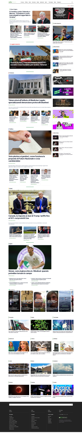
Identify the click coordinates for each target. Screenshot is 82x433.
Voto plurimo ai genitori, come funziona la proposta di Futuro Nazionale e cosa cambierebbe (26, 158)
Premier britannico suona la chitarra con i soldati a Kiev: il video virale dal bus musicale (15, 235)
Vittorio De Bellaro (13, 285)
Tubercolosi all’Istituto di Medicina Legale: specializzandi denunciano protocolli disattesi (28, 101)
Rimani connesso (34, 420)
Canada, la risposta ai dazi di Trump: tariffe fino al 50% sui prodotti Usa (29, 217)
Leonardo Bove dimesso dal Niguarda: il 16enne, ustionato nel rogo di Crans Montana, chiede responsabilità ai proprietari (16, 35)
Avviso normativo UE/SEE (13, 421)
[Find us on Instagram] (64, 414)
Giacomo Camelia (35, 285)
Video (55, 2)
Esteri (30, 2)
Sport (46, 2)
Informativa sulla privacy (13, 422)
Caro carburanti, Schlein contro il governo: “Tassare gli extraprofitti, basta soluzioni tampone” (24, 178)
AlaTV (49, 417)
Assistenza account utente (35, 417)
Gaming (32, 394)
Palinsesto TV (33, 424)
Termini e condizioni (12, 420)
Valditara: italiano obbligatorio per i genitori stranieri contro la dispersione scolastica (35, 118)
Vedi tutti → (71, 289)
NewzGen (49, 416)
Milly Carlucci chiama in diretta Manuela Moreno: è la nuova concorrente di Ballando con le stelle (66, 50)
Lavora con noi (11, 429)
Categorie (59, 2)
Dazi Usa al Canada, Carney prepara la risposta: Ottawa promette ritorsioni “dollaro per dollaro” (43, 236)
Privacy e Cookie (12, 424)
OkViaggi (49, 420)
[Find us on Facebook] (67, 414)
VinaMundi (49, 421)
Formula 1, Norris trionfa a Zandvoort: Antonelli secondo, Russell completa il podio (41, 279)
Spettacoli (42, 2)
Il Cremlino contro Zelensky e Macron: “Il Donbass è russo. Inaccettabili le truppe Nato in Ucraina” (19, 14)
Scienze (10, 394)
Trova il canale (33, 422)
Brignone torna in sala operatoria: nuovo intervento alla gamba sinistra (17, 279)
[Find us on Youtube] (62, 414)
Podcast (32, 425)
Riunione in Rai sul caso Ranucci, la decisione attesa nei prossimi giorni (24, 118)
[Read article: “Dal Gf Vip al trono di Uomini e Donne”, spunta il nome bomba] (63, 390)
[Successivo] (72, 301)
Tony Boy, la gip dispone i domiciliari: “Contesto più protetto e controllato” (13, 119)
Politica (26, 2)
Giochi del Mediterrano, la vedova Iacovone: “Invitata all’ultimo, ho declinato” (18, 283)
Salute (38, 2)
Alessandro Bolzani (13, 19)
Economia (34, 2)
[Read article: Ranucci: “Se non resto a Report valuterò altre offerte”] (56, 143)
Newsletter (33, 421)
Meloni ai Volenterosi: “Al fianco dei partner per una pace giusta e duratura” (45, 177)
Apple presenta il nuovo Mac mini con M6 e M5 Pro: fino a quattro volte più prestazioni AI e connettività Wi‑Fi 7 (66, 63)
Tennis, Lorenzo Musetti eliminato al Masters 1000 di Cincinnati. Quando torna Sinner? (40, 283)
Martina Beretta (27, 36)
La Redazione (11, 417)
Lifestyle (55, 350)
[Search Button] (72, 405)
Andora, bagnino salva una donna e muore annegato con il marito (29, 34)
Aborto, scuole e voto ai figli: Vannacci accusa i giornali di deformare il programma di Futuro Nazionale (13, 178)
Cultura (32, 350)
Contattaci (32, 416)
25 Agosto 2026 (61, 52)
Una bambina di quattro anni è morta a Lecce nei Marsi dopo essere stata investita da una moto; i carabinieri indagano (45, 120)
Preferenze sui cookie (12, 425)
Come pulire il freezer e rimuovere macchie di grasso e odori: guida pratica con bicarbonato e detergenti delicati (63, 353)
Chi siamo (10, 416)
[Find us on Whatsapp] (59, 414)
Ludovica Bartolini (14, 39)
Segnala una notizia (34, 426)
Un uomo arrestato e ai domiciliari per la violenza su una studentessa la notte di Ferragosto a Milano (44, 35)
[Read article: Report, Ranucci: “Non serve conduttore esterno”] (56, 149)
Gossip (55, 394)
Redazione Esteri (13, 67)
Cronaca (22, 2)
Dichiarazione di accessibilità (13, 426)
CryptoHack (50, 422)
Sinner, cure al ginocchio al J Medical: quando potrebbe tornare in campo (28, 272)
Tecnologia (51, 2)
